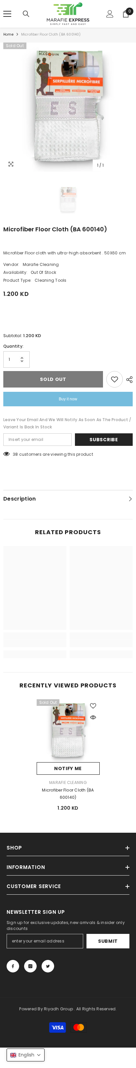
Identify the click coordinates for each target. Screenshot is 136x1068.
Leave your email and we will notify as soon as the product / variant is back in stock (67, 423)
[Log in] (110, 13)
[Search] (26, 14)
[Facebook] (13, 966)
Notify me (68, 768)
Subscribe (103, 439)
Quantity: (13, 346)
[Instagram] (30, 966)
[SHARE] (128, 380)
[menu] (7, 14)
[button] (25, 1055)
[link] (34, 643)
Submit (108, 941)
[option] (68, 107)
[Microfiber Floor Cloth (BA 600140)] (68, 730)
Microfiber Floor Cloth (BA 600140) (68, 793)
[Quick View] (93, 717)
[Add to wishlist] (114, 379)
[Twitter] (48, 966)
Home (8, 34)
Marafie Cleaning (41, 264)
